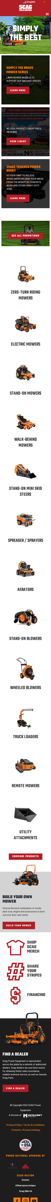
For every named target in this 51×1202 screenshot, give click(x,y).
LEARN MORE (18, 90)
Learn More (18, 198)
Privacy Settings (31, 1130)
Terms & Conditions (34, 1125)
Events (25, 1180)
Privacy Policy (14, 1125)
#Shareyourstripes (25, 1185)
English (30, 2)
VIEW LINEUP (18, 141)
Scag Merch (25, 1191)
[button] (47, 14)
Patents (16, 1130)
